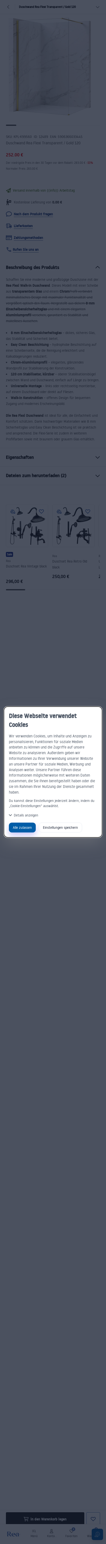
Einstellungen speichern (60, 827)
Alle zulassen (22, 827)
